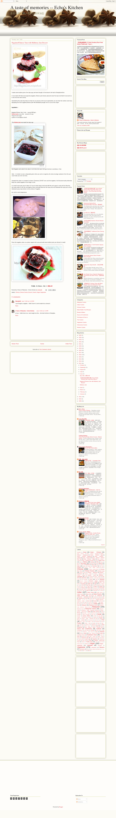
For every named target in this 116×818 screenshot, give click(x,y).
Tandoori (101, 639)
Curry (90, 579)
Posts (78, 799)
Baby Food (101, 560)
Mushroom (94, 612)
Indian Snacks (97, 594)
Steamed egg (93, 637)
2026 (80, 335)
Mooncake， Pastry (86, 612)
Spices (101, 634)
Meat (89, 611)
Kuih (82, 602)
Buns (93, 564)
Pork (103, 620)
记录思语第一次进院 (89, 420)
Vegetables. (100, 645)
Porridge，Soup (90, 621)
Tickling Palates (83, 435)
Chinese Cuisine (81, 307)
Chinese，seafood (81, 575)
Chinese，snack (92, 575)
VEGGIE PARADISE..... (84, 488)
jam (103, 597)
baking (92, 562)
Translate (88, 181)
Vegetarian (43, 292)
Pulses (82, 624)
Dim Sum (91, 582)
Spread (83, 636)
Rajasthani (94, 624)
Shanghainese (80, 630)
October (82, 365)
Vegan (38, 292)
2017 (80, 352)
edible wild (90, 583)
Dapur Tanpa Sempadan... (86, 446)
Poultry (79, 623)
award (96, 560)
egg (95, 583)
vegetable (90, 645)
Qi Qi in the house (84, 517)
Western (101, 647)
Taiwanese (95, 639)
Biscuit (90, 563)
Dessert (30, 292)
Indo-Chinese (91, 595)
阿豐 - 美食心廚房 (83, 459)
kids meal (89, 601)
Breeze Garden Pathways (85, 410)
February (82, 391)
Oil (94, 615)
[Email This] (49, 290)
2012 (80, 363)
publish (94, 623)
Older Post (68, 344)
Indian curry (80, 594)
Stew (98, 637)
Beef (78, 563)
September (83, 367)
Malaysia (84, 605)
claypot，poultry (97, 576)
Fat (79, 585)
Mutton (99, 612)
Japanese (81, 598)
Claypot (91, 576)
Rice (103, 624)
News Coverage (86, 614)
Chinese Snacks (24, 292)
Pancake (101, 617)
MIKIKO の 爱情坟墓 (84, 501)
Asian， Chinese (95, 552)
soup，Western (92, 633)
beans (102, 562)
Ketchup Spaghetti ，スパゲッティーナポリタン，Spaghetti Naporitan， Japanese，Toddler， (90, 599)
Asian (84, 552)
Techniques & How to (82, 317)
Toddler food (89, 641)
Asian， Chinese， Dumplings (93, 553)
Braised (95, 563)
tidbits (83, 641)
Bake (81, 562)
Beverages (83, 563)
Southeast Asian (92, 635)
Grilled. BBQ (89, 586)
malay (95, 603)
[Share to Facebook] (53, 290)
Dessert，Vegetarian (84, 582)
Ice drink (101, 590)
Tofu (96, 641)
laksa (86, 602)
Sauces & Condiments (82, 314)
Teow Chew (84, 640)
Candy (84, 566)
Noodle (99, 614)
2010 (80, 399)
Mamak (97, 610)
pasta (97, 618)
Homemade (101, 587)
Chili (102, 567)
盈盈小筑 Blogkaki (82, 147)
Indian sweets (81, 595)
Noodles (78, 615)
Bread (100, 563)
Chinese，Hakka (88, 573)
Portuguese (97, 621)
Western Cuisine (81, 327)
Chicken (79, 567)
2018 (80, 350)
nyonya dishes (86, 615)
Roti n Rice (82, 409)
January (82, 394)
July (81, 371)
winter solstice (92, 649)
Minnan (78, 612)
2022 (80, 341)
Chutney (86, 576)
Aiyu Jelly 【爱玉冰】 (85, 375)
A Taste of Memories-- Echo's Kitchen (24, 311)
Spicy (78, 636)
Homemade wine (97, 589)
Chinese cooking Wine (93, 569)
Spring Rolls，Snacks (91, 636)
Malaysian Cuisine (81, 302)
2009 (80, 401)
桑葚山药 (50, 286)
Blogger (61, 807)
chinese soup (101, 571)
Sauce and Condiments (84, 628)
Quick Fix (88, 624)
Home (42, 344)
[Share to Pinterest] (55, 290)
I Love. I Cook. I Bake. (84, 531)
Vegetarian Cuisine (81, 322)
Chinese (18, 292)
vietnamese (94, 647)
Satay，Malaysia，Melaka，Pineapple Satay (94, 627)
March (82, 389)
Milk (102, 611)
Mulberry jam (15, 114)
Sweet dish (81, 639)
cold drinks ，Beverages (94, 577)
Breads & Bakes (81, 312)
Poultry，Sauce (88, 623)
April (81, 387)
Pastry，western (81, 620)
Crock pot (79, 579)
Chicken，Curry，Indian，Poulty (91, 567)
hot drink (82, 590)
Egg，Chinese (101, 583)
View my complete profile (83, 125)
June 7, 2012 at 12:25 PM (28, 301)
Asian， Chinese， (81, 553)
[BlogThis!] (50, 290)
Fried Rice (88, 585)
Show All (102, 544)
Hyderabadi (95, 590)
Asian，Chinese (86, 557)
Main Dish (90, 603)
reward (99, 624)
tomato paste (79, 643)
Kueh (78, 602)
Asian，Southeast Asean (87, 560)
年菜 (80, 650)
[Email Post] (46, 290)
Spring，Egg (100, 636)
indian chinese (100, 592)
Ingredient (95, 596)
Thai (90, 640)
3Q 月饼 (87, 519)
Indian (79, 592)
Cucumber (85, 579)
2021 (80, 344)
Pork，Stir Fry (83, 621)
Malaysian (96, 607)
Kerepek (98, 598)
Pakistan (89, 617)
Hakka (95, 586)
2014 (80, 359)
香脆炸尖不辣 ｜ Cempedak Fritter (93, 460)
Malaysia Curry (93, 605)
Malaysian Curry (80, 608)
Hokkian (83, 587)
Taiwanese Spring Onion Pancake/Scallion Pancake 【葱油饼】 (93, 204)
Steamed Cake (85, 637)
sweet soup (87, 639)
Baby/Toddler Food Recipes (84, 309)
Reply (16, 306)
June (81, 373)
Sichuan (93, 630)
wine (87, 649)
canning (88, 566)
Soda (81, 633)
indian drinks (88, 594)
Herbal (78, 587)
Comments (80, 802)
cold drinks (83, 577)
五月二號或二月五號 (89, 473)
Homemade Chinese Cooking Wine (85, 589)
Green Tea (83, 586)
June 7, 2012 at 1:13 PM (42, 311)
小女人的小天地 (82, 419)
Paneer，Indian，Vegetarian (88, 618)
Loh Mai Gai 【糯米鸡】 (90, 212)
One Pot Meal (100, 615)
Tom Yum (101, 641)
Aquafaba (79, 552)
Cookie (101, 577)
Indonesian (99, 595)
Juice (86, 598)
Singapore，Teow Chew (88, 631)
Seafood (98, 628)
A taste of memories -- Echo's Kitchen (46, 7)
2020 (80, 346)
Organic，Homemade (81, 617)
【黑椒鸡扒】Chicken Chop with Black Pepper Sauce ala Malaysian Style (93, 284)
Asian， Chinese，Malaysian (84, 556)
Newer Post (15, 344)
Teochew (79, 640)
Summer (102, 637)
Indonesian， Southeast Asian (84, 597)
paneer (78, 618)
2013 (80, 361)
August (82, 369)
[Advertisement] (48, 26)
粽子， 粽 (85, 650)
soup (85, 633)
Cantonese (94, 566)
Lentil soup (85, 603)
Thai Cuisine (80, 319)
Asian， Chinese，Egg (96, 555)
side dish (98, 630)
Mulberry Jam (17, 122)
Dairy (97, 579)
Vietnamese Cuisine (82, 324)
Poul (102, 621)
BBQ (97, 562)
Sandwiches (80, 627)
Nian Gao (93, 614)
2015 (80, 356)
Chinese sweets (83, 572)
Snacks (34, 292)
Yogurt (98, 649)
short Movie (86, 630)
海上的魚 (81, 472)
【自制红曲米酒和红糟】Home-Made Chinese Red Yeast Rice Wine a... (89, 378)
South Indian (100, 633)
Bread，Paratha (80, 564)
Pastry (101, 618)
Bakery (85, 562)
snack (96, 631)
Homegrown (95, 587)
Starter (78, 637)
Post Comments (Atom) (45, 349)
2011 (80, 396)
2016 (80, 354)
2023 (80, 339)
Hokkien (89, 587)
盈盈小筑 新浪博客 (81, 145)
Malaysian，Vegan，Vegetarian (88, 610)
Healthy (101, 586)
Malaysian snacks (90, 608)
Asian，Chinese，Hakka (89, 559)
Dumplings (83, 583)
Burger (97, 564)
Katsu (93, 598)
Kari (90, 598)
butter (102, 564)
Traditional (86, 643)
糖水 (89, 650)
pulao (98, 623)
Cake (78, 566)
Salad (97, 626)
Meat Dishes (96, 611)
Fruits (94, 585)
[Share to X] (52, 290)
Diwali (96, 582)
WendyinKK (18, 301)
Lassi (90, 602)
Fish (83, 585)
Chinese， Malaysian (93, 572)
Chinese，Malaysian (98, 573)
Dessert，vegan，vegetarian (96, 581)
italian (100, 596)
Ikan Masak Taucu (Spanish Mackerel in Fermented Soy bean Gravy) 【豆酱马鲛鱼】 (94, 275)
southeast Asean (81, 635)
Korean (95, 601)
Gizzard (98, 585)
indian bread (90, 592)
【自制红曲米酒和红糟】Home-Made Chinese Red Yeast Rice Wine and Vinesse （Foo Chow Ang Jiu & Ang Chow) (93, 190)
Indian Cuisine (80, 304)
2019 (80, 348)
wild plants (82, 649)
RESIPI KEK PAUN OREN (91, 448)
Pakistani (95, 617)
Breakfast (87, 564)
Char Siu (101, 566)
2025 (80, 337)
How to (88, 590)
